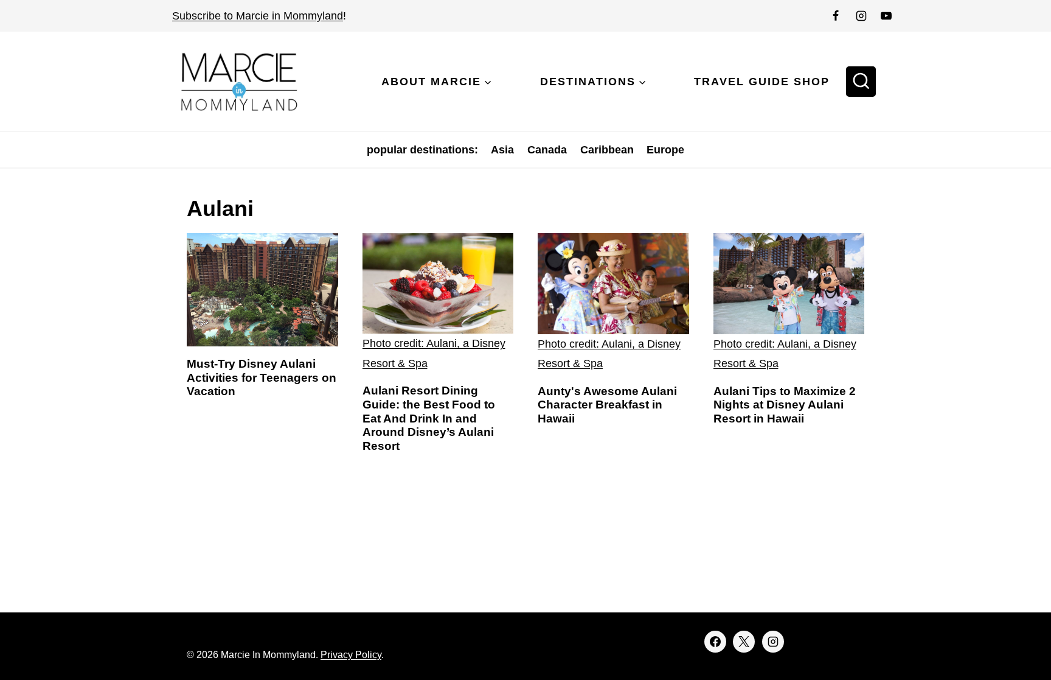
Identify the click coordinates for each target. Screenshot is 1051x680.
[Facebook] (836, 16)
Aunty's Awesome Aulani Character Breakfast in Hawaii (607, 405)
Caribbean (607, 150)
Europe (665, 150)
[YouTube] (886, 16)
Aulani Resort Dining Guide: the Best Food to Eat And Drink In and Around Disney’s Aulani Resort (428, 418)
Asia (502, 150)
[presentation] (262, 289)
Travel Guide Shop (762, 81)
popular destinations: (422, 150)
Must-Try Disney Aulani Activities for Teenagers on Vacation (261, 377)
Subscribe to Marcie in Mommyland (257, 16)
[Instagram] (861, 16)
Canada (547, 150)
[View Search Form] (861, 81)
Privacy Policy (351, 655)
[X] (744, 642)
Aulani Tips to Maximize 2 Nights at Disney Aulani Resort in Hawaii (784, 405)
